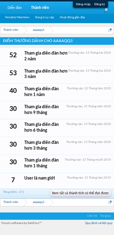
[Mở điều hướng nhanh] (110, 30)
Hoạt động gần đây (72, 17)
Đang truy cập (44, 17)
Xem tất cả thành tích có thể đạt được (80, 193)
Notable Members (17, 17)
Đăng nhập (83, 4)
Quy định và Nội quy (98, 223)
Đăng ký (99, 4)
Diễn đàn (15, 8)
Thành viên (40, 8)
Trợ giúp (105, 216)
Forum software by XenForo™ (22, 223)
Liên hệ (92, 216)
